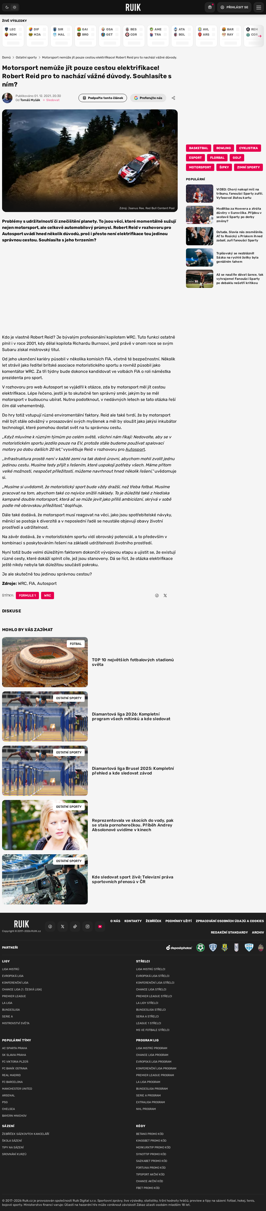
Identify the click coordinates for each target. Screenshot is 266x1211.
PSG (5, 1102)
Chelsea (8, 1109)
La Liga (7, 1003)
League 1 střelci (148, 1023)
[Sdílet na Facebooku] (157, 595)
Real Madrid (11, 1075)
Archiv (258, 932)
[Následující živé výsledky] (257, 36)
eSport (195, 158)
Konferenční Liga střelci (155, 982)
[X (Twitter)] (62, 926)
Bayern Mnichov (14, 1115)
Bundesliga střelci (151, 1009)
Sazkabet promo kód (151, 1161)
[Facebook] (50, 926)
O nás (115, 921)
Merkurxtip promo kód (153, 1147)
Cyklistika (248, 148)
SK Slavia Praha (14, 1055)
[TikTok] (75, 926)
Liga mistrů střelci (150, 969)
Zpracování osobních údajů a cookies (230, 921)
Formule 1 (27, 595)
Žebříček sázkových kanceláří (25, 1134)
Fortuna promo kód (151, 1167)
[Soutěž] (210, 7)
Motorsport (200, 167)
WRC (47, 595)
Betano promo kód (150, 1134)
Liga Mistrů (10, 969)
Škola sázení (12, 1140)
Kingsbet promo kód (151, 1140)
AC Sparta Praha (14, 1048)
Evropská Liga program (153, 1061)
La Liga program (148, 1082)
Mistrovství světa (15, 1023)
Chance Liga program (152, 1055)
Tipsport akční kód (150, 1174)
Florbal (217, 158)
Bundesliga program (152, 1088)
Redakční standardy (229, 932)
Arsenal (8, 1095)
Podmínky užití (178, 921)
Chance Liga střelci (151, 989)
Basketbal (198, 148)
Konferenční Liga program (156, 1068)
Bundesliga (11, 1009)
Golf (237, 158)
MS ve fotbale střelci (152, 1030)
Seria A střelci (147, 1016)
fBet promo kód (148, 1188)
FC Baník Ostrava (14, 1068)
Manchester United (17, 1088)
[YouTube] (100, 926)
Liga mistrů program (151, 1048)
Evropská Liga (12, 976)
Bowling (223, 148)
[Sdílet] (173, 98)
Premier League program (155, 1075)
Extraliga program (150, 1102)
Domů (6, 57)
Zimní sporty (248, 167)
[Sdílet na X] (165, 595)
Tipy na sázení (13, 1147)
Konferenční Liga (15, 982)
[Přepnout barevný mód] (10, 7)
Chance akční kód (149, 1181)
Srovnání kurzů (14, 1154)
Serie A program (148, 1095)
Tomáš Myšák (28, 100)
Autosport (135, 449)
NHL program (146, 1109)
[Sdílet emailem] (173, 595)
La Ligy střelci (147, 1003)
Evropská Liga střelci (152, 976)
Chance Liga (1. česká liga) (22, 989)
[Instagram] (87, 926)
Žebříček (153, 921)
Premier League (14, 996)
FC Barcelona (12, 1082)
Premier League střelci (154, 996)
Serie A (7, 1016)
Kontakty (133, 921)
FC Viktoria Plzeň (15, 1061)
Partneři (10, 947)
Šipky (224, 167)
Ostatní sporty (26, 57)
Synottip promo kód (151, 1154)
